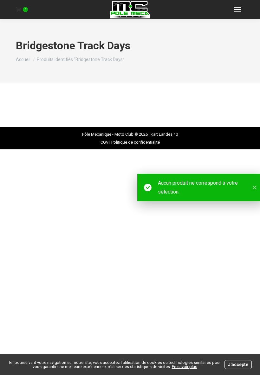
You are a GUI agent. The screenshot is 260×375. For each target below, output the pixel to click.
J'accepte (238, 364)
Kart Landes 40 (164, 134)
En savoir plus (184, 366)
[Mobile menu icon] (237, 9)
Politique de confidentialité (135, 142)
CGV (104, 142)
